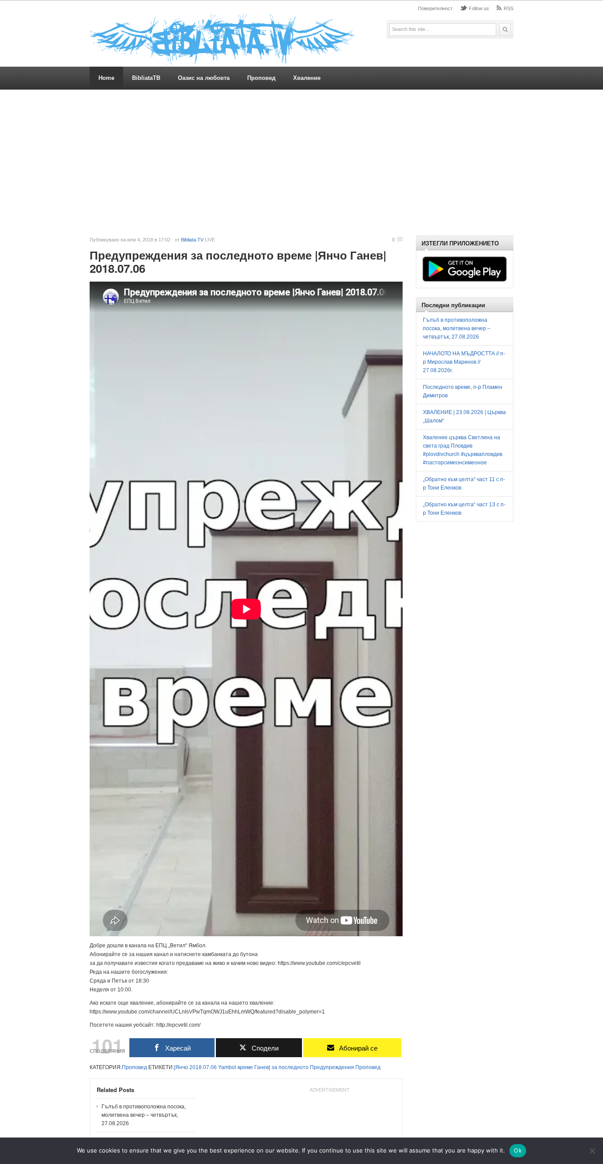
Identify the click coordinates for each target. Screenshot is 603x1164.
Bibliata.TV (192, 239)
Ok (518, 1150)
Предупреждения (332, 1067)
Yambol (227, 1067)
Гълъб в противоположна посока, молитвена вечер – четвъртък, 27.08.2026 (144, 1115)
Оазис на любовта (204, 78)
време (245, 1067)
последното (294, 1067)
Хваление (306, 78)
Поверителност (435, 8)
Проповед (261, 78)
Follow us (479, 8)
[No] (592, 1150)
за (274, 1067)
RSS (508, 8)
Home (106, 78)
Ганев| (262, 1067)
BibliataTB (146, 78)
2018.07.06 (203, 1067)
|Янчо (181, 1067)
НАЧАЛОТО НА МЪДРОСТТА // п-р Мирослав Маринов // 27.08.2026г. (464, 361)
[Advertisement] (301, 162)
